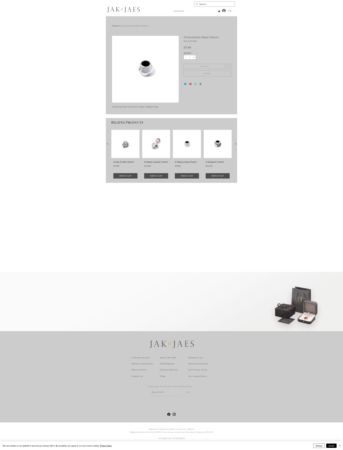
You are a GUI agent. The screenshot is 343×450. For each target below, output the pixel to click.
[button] (219, 11)
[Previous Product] (107, 143)
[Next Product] (235, 143)
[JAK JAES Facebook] (169, 414)
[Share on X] (200, 84)
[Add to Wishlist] (228, 66)
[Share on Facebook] (185, 84)
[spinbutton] (190, 57)
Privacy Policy (106, 445)
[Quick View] (125, 144)
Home (115, 26)
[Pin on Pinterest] (190, 84)
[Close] (339, 446)
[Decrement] (185, 57)
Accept (331, 445)
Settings (319, 445)
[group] (171, 155)
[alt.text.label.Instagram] (174, 414)
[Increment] (194, 57)
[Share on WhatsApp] (195, 84)
